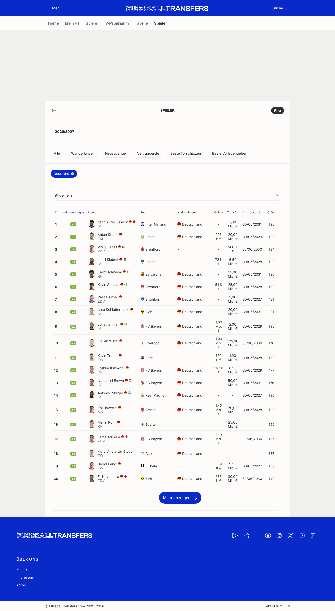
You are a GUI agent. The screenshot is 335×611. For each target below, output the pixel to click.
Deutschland (192, 224)
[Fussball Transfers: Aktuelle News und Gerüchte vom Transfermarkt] (167, 8)
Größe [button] (271, 212)
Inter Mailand (155, 224)
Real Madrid (155, 395)
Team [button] (144, 212)
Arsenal (151, 410)
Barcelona (153, 274)
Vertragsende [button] (252, 212)
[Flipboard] (313, 535)
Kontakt (22, 569)
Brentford (153, 249)
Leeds (150, 237)
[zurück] (54, 111)
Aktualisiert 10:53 (278, 606)
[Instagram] (279, 535)
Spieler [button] (92, 212)
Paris (149, 358)
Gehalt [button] (218, 212)
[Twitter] (290, 535)
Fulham (151, 466)
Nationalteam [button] (186, 212)
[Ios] (246, 535)
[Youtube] (301, 535)
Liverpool (152, 343)
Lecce (150, 262)
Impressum (25, 577)
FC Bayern (153, 326)
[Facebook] (267, 535)
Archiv (21, 585)
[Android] (235, 535)
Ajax (148, 454)
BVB (148, 312)
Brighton (152, 299)
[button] (54, 8)
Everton (151, 424)
